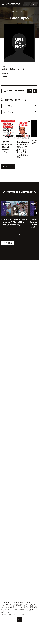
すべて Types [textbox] (8, 106)
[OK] (19, 619)
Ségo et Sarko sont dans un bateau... (7, 146)
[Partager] (30, 91)
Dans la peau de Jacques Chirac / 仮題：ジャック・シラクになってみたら (22, 148)
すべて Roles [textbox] (8, 112)
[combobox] (20, 106)
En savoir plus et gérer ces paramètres (15, 614)
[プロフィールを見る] (34, 4)
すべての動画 (7, 243)
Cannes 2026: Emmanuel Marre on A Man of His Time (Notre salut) (14, 222)
